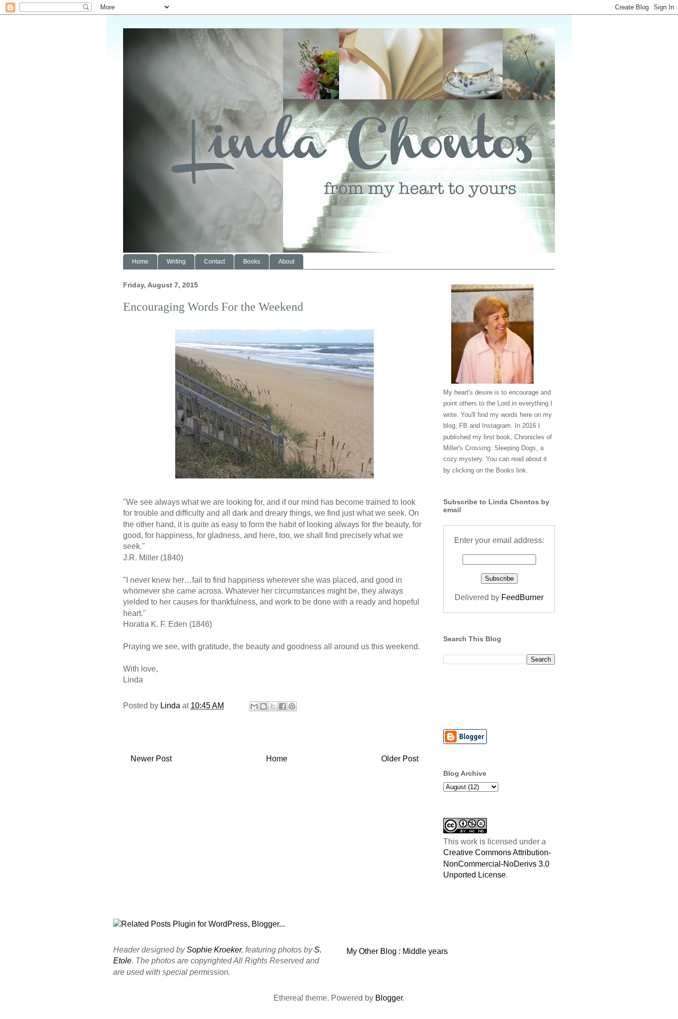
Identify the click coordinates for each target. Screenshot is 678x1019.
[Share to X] (273, 706)
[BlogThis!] (264, 706)
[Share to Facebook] (282, 706)
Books (251, 261)
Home (140, 261)
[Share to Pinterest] (292, 706)
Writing (176, 261)
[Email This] (254, 706)
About (286, 261)
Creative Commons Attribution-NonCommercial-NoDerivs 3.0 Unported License (497, 863)
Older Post (399, 758)
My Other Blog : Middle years (397, 951)
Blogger (389, 998)
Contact (214, 261)
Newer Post (151, 758)
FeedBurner (522, 597)
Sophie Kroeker (214, 950)
